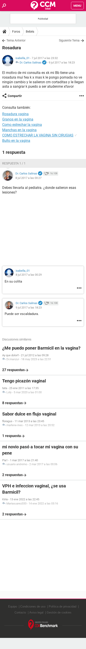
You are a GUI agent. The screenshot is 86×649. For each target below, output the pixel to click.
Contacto (20, 612)
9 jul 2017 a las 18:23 (62, 62)
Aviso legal (36, 612)
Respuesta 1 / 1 (14, 163)
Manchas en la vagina (19, 130)
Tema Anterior (16, 40)
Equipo (12, 606)
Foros (16, 31)
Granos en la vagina (17, 119)
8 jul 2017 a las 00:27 (28, 178)
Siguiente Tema (69, 40)
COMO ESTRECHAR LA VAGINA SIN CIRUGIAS (37, 135)
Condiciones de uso (32, 606)
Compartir (15, 96)
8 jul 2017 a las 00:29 (29, 274)
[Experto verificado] (44, 62)
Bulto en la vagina (16, 141)
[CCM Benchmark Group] (43, 624)
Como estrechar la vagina (22, 125)
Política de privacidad (62, 606)
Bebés (30, 31)
